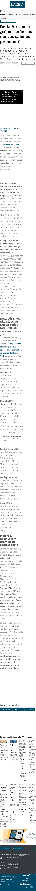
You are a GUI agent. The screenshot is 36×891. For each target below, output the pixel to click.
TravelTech (3, 869)
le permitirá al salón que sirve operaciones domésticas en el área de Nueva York (11, 349)
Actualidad (3, 854)
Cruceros (10, 861)
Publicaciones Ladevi (24, 855)
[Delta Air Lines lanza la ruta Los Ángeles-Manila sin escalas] (22, 748)
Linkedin (15, 864)
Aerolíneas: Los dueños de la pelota (24, 809)
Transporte (10, 854)
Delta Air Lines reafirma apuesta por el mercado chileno (14, 753)
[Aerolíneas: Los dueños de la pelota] (22, 793)
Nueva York (18, 709)
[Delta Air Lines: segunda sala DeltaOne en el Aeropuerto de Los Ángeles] (3, 793)
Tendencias (10, 857)
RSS (27, 888)
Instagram (16, 861)
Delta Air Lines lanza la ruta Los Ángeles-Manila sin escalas (23, 769)
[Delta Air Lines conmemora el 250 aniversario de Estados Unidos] (32, 792)
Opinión (9, 864)
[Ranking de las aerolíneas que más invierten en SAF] (3, 741)
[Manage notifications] (31, 886)
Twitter (15, 854)
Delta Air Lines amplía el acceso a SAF (32, 764)
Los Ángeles (30, 709)
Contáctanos (25, 884)
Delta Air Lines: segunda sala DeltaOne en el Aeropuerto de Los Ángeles (5, 815)
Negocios (25, 14)
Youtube (15, 867)
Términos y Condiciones (8, 885)
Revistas (9, 867)
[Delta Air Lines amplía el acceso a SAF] (32, 748)
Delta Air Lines (12, 144)
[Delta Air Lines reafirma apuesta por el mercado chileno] (13, 741)
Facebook (16, 857)
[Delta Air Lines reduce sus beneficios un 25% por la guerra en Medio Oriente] (13, 787)
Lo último (10, 14)
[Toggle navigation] (4, 11)
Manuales (17, 14)
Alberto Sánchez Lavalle (10, 129)
